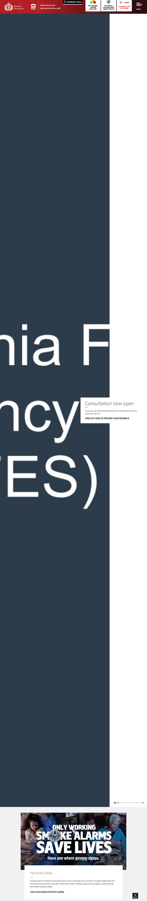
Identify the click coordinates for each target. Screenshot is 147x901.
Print (135, 897)
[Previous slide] (116, 803)
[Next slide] (143, 803)
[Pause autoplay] (115, 802)
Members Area (74, 2)
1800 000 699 (45, 8)
